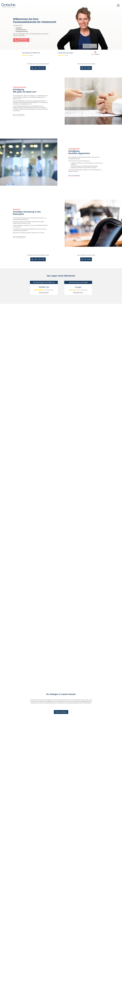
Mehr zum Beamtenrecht (19, 236)
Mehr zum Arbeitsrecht (18, 114)
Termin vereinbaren (61, 712)
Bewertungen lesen (44, 292)
